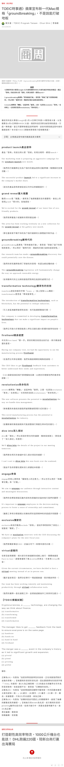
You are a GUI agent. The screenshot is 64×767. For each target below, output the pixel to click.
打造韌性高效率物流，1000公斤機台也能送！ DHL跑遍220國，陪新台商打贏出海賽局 (31, 739)
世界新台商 (9, 729)
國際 (3, 729)
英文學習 (9, 3)
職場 (3, 3)
